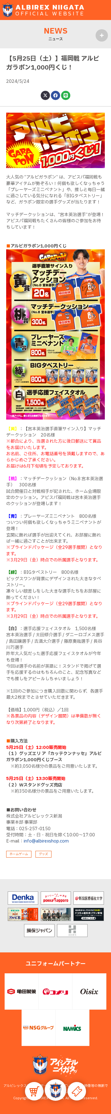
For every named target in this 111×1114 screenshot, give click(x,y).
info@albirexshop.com (46, 841)
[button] (55, 1090)
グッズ (43, 854)
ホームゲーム (19, 854)
